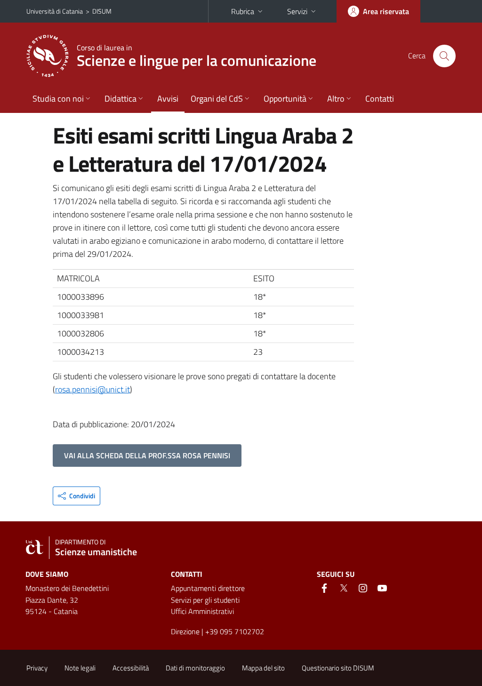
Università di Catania (54, 11)
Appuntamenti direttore (208, 588)
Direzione (185, 631)
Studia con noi (58, 98)
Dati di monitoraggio (195, 667)
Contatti (379, 98)
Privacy (37, 667)
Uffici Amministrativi (202, 611)
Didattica (120, 98)
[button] (76, 496)
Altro (336, 98)
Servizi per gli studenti (205, 600)
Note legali (80, 667)
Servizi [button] (297, 11)
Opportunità (285, 98)
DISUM (102, 11)
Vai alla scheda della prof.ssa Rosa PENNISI (147, 455)
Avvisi (167, 98)
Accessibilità (130, 667)
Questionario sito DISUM (338, 667)
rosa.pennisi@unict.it (92, 389)
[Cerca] (444, 56)
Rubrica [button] (242, 11)
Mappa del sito (263, 667)
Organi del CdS (217, 98)
